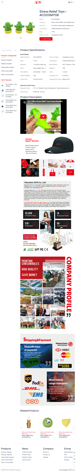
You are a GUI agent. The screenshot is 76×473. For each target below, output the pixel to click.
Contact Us (46, 454)
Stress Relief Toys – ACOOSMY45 (65, 436)
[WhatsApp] (74, 456)
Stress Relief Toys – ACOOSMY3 (11, 101)
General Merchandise (7, 67)
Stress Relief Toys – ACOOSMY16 (46, 436)
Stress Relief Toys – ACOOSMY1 (11, 111)
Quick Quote (47, 39)
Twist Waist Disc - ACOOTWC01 (11, 90)
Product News (26, 454)
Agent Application (69, 452)
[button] (17, 38)
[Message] (74, 452)
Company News (27, 452)
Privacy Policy (68, 457)
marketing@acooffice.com (67, 470)
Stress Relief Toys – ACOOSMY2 (11, 106)
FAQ (65, 454)
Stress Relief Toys (69, 22)
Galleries (45, 457)
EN (71, 2)
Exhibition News (27, 457)
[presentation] (21, 427)
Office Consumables (7, 74)
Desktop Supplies (6, 63)
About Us (46, 452)
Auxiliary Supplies (6, 60)
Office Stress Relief (57, 22)
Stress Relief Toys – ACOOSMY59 (28, 436)
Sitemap (66, 460)
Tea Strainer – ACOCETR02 (11, 85)
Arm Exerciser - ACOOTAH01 (11, 95)
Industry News (26, 460)
